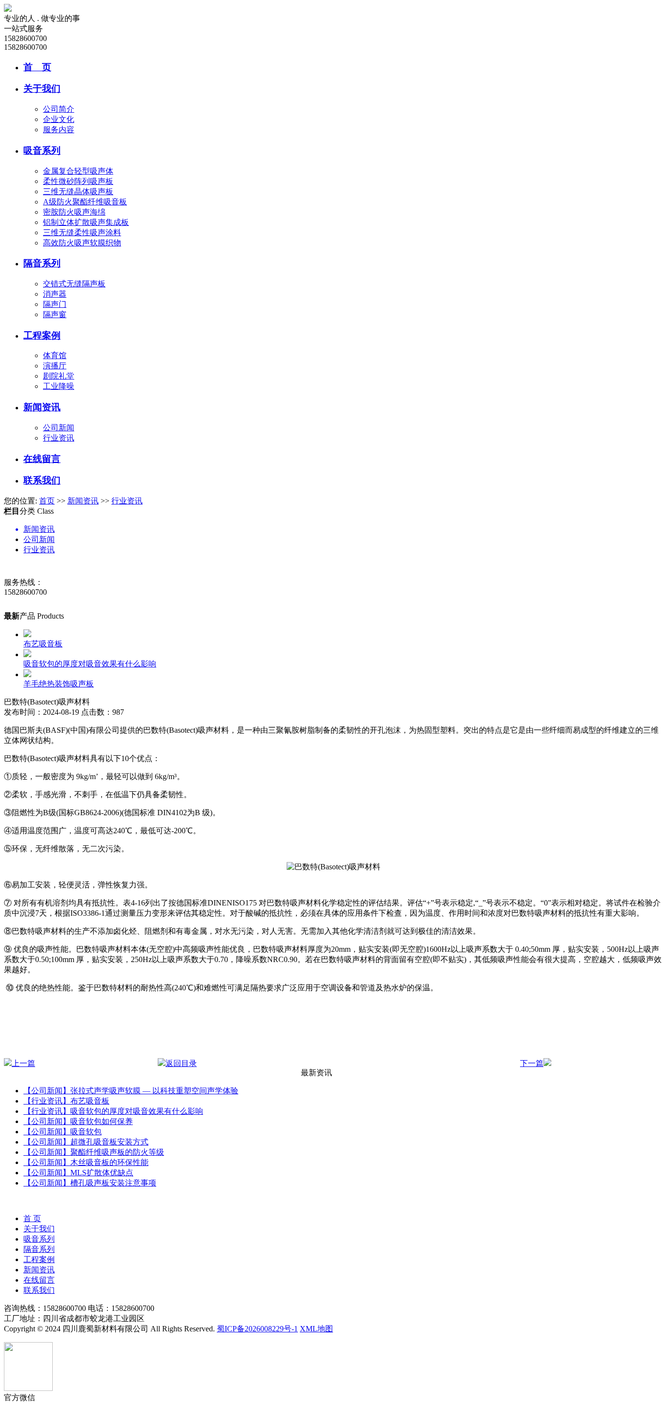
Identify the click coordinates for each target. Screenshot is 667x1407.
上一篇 (23, 1063)
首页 (47, 501)
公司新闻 (58, 427)
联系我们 (42, 480)
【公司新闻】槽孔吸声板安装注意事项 (89, 1183)
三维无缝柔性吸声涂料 (82, 232)
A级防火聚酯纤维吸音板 (85, 202)
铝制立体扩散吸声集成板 (86, 222)
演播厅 (54, 366)
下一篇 (531, 1063)
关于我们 (42, 88)
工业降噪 (58, 386)
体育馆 (54, 355)
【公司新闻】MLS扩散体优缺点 (78, 1172)
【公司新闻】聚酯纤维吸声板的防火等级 (93, 1152)
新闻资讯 (42, 407)
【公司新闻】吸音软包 (62, 1131)
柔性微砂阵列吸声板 (78, 181)
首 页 (37, 67)
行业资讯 (58, 438)
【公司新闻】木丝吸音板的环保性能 (85, 1162)
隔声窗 (54, 314)
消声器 (54, 294)
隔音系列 (42, 263)
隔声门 (54, 304)
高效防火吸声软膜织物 (82, 243)
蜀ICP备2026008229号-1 (257, 1329)
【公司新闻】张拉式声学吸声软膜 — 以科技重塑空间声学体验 (130, 1090)
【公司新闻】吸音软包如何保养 (78, 1121)
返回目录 (181, 1063)
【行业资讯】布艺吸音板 (66, 1101)
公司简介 (58, 109)
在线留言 (42, 459)
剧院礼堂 (58, 376)
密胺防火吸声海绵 (74, 212)
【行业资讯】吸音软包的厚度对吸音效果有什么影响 (113, 1111)
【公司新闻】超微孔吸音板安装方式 (85, 1142)
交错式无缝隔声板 (74, 284)
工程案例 (42, 335)
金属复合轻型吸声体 (78, 171)
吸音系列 (42, 150)
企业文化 (58, 119)
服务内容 (58, 129)
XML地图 (316, 1329)
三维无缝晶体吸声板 (78, 191)
